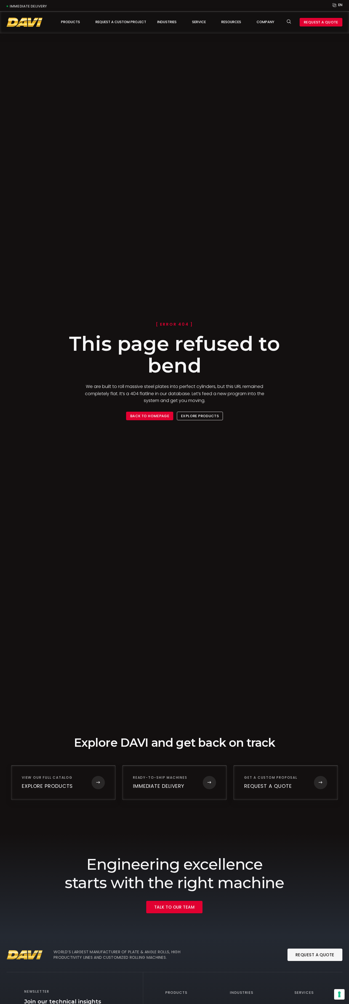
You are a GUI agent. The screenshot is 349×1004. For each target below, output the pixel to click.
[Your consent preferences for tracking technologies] (339, 994)
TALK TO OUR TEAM (174, 907)
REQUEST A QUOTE (314, 955)
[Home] (24, 22)
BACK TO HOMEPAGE (149, 416)
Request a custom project (120, 22)
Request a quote (321, 22)
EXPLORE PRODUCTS (200, 416)
